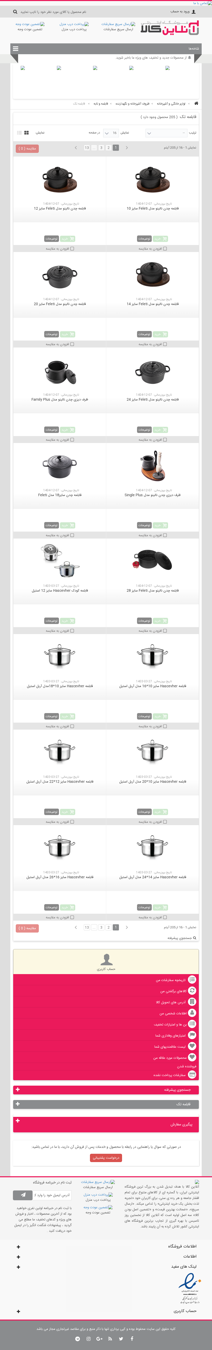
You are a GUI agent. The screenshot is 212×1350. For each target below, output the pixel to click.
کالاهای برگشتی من (173, 991)
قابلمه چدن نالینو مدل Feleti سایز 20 (60, 304)
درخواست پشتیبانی (106, 1158)
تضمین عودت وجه (30, 29)
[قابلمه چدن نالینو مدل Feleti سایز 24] (152, 370)
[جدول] (26, 132)
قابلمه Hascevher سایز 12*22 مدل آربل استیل (59, 781)
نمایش (124, 132)
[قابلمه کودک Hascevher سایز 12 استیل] (59, 561)
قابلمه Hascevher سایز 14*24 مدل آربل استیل (152, 877)
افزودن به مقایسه (150, 249)
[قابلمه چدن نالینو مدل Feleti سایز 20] (59, 275)
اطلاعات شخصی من (173, 1013)
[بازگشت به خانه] (195, 104)
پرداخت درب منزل (74, 29)
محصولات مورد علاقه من (170, 1058)
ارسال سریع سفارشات (118, 29)
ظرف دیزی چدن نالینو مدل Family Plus (60, 399)
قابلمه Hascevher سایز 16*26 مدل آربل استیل (59, 877)
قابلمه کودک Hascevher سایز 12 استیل (60, 590)
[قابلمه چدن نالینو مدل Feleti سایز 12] (59, 179)
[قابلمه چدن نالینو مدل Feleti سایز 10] (152, 179)
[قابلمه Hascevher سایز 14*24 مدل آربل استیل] (152, 848)
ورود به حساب (180, 11)
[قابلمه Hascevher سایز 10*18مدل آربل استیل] (59, 657)
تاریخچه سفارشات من (171, 980)
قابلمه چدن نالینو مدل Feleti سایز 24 (153, 399)
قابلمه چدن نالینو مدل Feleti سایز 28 (153, 590)
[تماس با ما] (106, 3)
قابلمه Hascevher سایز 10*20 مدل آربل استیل (152, 781)
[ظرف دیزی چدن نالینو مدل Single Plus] (152, 466)
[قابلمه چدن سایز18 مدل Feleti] (59, 466)
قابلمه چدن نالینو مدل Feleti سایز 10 (153, 208)
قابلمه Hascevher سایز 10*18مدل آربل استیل (60, 686)
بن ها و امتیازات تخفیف (170, 1025)
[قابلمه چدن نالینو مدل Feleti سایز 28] (152, 561)
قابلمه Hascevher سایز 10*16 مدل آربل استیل (152, 686)
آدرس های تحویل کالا (171, 1002)
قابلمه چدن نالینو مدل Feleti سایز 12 (60, 208)
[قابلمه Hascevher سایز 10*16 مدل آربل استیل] (152, 657)
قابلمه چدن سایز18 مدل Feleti (59, 495)
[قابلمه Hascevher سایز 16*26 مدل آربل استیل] (59, 848)
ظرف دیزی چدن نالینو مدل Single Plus (153, 495)
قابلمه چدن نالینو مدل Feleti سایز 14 (153, 304)
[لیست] (19, 132)
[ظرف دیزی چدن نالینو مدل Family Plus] (59, 370)
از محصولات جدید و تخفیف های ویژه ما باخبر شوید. (151, 59)
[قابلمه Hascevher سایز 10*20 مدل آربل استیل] (152, 752)
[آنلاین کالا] (169, 34)
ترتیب (192, 132)
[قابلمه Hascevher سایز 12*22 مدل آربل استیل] (59, 752)
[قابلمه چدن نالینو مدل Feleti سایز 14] (152, 275)
